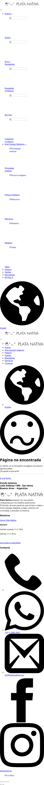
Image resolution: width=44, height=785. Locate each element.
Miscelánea (10, 275)
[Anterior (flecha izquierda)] (1, 784)
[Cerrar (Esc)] (8, 781)
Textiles (8, 272)
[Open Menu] (1, 9)
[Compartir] (6, 781)
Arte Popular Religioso (15, 144)
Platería (8, 269)
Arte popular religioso (14, 350)
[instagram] (22, 766)
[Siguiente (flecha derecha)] (3, 784)
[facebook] (22, 721)
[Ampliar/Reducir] (1, 781)
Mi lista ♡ (9, 277)
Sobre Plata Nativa (8, 520)
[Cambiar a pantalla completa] (3, 781)
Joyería (8, 13)
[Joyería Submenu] (12, 14)
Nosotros (9, 360)
